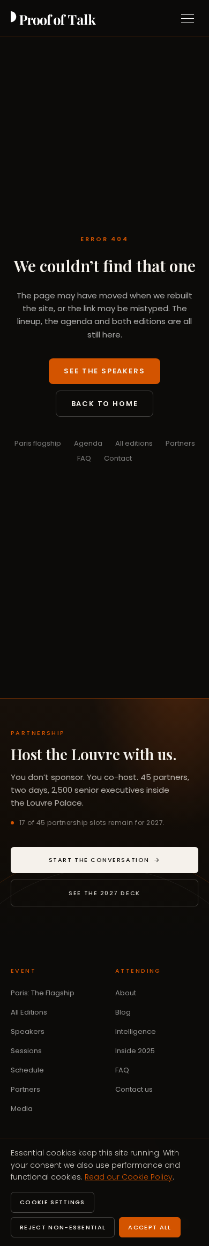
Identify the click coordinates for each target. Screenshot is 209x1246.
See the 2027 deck (104, 893)
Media (22, 1109)
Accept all (149, 1227)
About (125, 993)
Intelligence (135, 1031)
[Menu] (187, 18)
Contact (118, 458)
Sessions (26, 1051)
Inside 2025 (135, 1051)
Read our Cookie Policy (129, 1177)
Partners (180, 443)
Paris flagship (37, 443)
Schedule (27, 1070)
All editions (134, 443)
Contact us (134, 1089)
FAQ (84, 458)
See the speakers (104, 371)
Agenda (88, 443)
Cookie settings (52, 1202)
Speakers (27, 1031)
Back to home (104, 404)
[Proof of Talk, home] (53, 18)
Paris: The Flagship (42, 993)
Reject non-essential (63, 1227)
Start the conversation (123, 861)
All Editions (29, 1012)
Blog (123, 1012)
